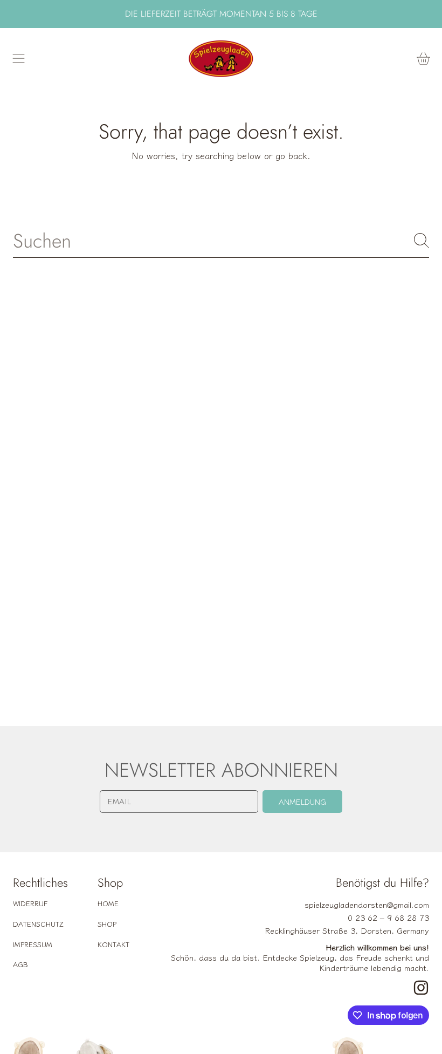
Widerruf (30, 903)
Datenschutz (38, 924)
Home (108, 903)
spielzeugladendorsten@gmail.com (367, 904)
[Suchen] (421, 240)
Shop (107, 924)
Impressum (32, 944)
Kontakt (113, 944)
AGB (20, 964)
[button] (19, 59)
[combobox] (221, 240)
